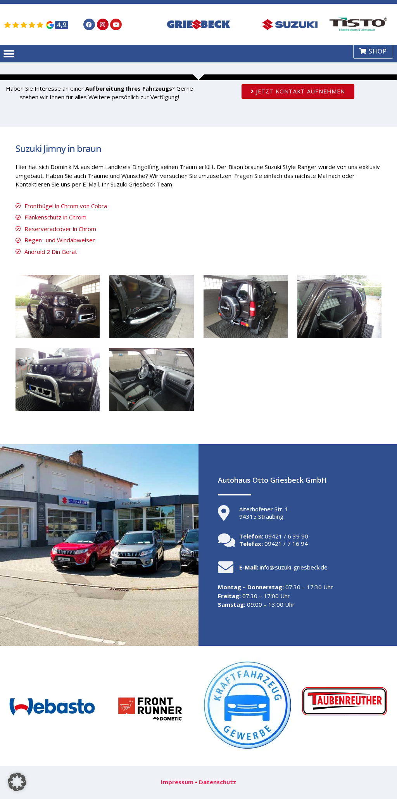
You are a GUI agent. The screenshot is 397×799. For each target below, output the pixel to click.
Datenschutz (217, 782)
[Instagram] (103, 24)
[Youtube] (116, 24)
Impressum (177, 782)
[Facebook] (89, 24)
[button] (8, 53)
